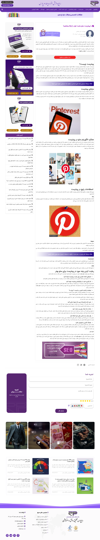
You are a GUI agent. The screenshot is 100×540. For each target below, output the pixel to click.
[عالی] (90, 401)
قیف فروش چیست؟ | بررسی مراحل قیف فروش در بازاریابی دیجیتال (21, 167)
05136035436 (20, 524)
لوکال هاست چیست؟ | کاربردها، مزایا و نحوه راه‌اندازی (19, 195)
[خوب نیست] (81, 401)
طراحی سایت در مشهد (42, 517)
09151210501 (21, 529)
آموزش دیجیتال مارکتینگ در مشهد (39, 525)
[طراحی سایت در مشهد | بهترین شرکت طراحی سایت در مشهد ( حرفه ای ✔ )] (19, 40)
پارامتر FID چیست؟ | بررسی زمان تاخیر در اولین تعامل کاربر (20, 140)
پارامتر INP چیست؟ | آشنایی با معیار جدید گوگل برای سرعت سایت (21, 151)
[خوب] (85, 401)
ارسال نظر (61, 411)
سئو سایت (81, 9)
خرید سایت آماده (63, 9)
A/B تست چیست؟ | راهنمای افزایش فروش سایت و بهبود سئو (21, 185)
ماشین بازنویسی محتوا (52, 9)
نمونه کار (43, 9)
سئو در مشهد (44, 527)
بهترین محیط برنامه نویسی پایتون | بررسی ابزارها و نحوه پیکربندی (19, 205)
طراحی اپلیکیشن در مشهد (41, 519)
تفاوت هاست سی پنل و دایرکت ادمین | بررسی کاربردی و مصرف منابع (20, 200)
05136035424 (20, 526)
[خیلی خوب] (87, 401)
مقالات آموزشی (35, 9)
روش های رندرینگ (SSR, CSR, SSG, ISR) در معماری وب (20, 145)
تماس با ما (44, 533)
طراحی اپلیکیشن (72, 9)
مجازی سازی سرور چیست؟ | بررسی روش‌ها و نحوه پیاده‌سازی (21, 191)
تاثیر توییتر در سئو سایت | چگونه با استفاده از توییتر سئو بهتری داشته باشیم (66, 254)
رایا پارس (95, 9)
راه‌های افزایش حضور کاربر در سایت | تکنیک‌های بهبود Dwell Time (20, 162)
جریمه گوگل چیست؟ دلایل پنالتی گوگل (23, 177)
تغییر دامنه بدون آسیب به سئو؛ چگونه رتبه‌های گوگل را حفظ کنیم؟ (20, 156)
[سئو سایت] (19, 77)
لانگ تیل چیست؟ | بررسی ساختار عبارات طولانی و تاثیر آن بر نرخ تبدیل (20, 173)
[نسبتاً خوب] (83, 401)
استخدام (45, 530)
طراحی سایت (88, 9)
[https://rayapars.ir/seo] (65, 350)
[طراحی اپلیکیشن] (19, 114)
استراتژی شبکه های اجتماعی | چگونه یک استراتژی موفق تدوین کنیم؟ (68, 84)
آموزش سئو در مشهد (42, 522)
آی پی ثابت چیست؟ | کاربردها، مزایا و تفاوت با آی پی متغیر (20, 211)
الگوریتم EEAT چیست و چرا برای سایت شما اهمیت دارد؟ (18, 181)
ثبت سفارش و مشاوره (65, 57)
